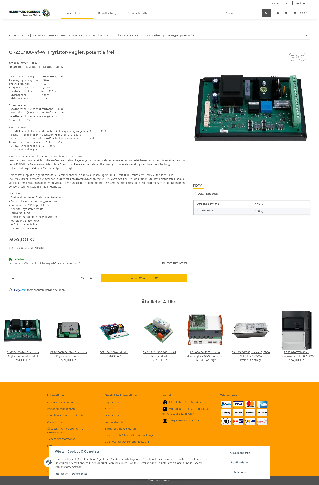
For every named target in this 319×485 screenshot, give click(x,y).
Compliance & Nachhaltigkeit (65, 415)
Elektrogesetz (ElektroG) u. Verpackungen (130, 435)
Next (310, 339)
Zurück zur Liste (20, 35)
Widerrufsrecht (114, 422)
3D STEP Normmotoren (61, 402)
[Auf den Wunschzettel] (302, 57)
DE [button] (274, 3)
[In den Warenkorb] (12, 48)
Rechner (301, 3)
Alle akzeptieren (240, 452)
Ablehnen (240, 472)
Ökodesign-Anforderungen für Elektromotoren (66, 430)
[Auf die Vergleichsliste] (293, 57)
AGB (107, 409)
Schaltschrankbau (139, 13)
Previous (9, 339)
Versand (39, 248)
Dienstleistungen (108, 13)
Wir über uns (55, 422)
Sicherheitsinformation (61, 439)
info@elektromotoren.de (184, 420)
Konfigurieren (240, 462)
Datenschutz (79, 473)
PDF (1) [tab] (198, 185)
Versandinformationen (61, 409)
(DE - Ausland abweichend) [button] (66, 263)
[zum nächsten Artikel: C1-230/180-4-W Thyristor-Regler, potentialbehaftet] (306, 35)
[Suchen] (266, 13)
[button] (278, 13)
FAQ (287, 3)
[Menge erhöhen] (91, 278)
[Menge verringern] (13, 278)
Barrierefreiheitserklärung (121, 428)
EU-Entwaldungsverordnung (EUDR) (127, 441)
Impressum (61, 473)
